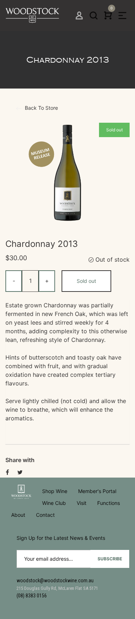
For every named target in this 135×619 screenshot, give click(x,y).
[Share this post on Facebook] (7, 472)
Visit (81, 503)
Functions (108, 503)
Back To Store (40, 108)
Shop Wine (54, 491)
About (18, 515)
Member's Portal (97, 491)
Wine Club (54, 503)
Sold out (86, 281)
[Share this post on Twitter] (20, 472)
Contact (45, 515)
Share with (20, 460)
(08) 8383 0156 (32, 595)
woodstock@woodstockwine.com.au (55, 580)
